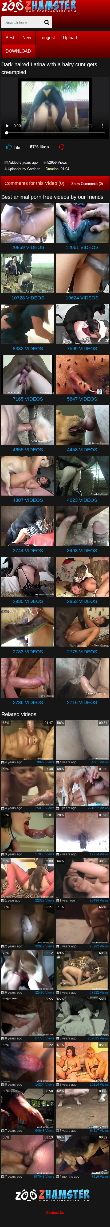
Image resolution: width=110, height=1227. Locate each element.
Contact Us (55, 1213)
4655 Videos (28, 449)
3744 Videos (28, 550)
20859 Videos (27, 247)
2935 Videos (28, 601)
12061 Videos (82, 247)
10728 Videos (27, 298)
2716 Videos (82, 702)
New (26, 37)
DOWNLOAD (18, 51)
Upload (70, 37)
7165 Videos (28, 399)
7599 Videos (82, 348)
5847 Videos (82, 399)
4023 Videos (82, 500)
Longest (47, 37)
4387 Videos (28, 500)
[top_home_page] (41, 6)
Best (10, 37)
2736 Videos (28, 702)
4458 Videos (82, 449)
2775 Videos (82, 651)
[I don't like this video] (61, 147)
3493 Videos (82, 550)
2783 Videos (28, 651)
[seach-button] (46, 22)
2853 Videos (82, 601)
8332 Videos (28, 348)
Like (18, 147)
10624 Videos (82, 298)
